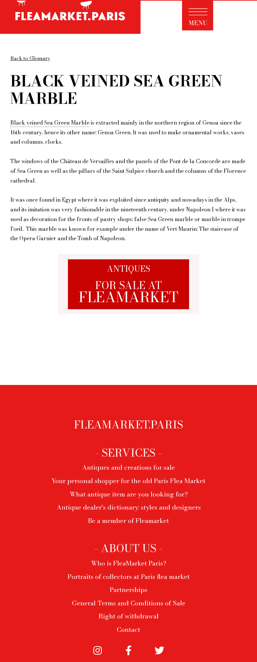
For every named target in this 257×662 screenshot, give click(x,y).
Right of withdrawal (128, 616)
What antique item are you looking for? (129, 494)
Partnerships (128, 590)
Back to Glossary (30, 58)
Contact (128, 629)
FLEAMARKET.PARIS (128, 425)
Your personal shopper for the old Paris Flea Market (128, 481)
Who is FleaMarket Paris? (128, 563)
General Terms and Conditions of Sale (128, 603)
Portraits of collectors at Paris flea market (129, 577)
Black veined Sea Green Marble (49, 123)
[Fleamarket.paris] (70, 18)
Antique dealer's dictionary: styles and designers (129, 507)
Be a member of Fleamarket (128, 521)
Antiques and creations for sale (128, 467)
